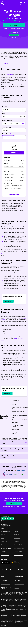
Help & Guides (17, 538)
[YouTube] (10, 569)
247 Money (17, 588)
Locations (5, 63)
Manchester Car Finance (19, 548)
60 (23, 123)
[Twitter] (2, 569)
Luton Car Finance (5, 555)
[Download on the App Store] (5, 562)
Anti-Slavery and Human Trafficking (6, 588)
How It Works (16, 534)
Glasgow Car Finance (5, 544)
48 (17, 123)
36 (11, 123)
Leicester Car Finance (18, 555)
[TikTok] (14, 569)
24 (5, 123)
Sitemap (2, 576)
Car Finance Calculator (6, 531)
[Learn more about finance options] (10, 133)
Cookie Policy (17, 580)
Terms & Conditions (19, 576)
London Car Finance (5, 551)
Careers (2, 538)
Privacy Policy (4, 580)
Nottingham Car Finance (6, 548)
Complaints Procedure (19, 584)
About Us (3, 534)
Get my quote (13, 25)
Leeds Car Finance (18, 551)
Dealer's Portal (4, 541)
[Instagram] (22, 569)
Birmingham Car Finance (19, 544)
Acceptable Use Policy (5, 584)
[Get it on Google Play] (15, 562)
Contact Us (16, 541)
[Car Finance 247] (4, 3)
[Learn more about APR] (7, 168)
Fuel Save (16, 531)
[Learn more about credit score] (12, 127)
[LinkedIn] (6, 569)
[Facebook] (18, 569)
